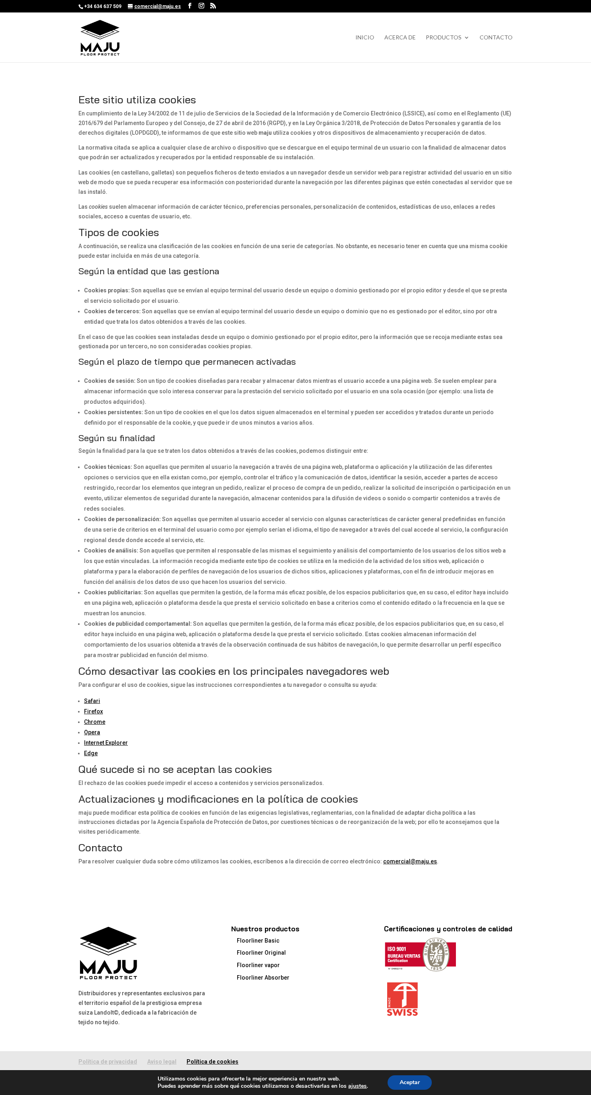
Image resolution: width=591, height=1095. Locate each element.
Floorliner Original (261, 952)
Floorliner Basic (258, 940)
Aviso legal (161, 1061)
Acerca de (400, 38)
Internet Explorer (106, 743)
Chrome (94, 722)
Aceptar (410, 1082)
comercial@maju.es (410, 861)
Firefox (93, 711)
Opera (92, 732)
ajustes (357, 1086)
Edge (91, 753)
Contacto (496, 38)
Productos (444, 38)
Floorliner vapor (258, 965)
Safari (92, 701)
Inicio (364, 38)
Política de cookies (212, 1061)
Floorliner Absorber (263, 977)
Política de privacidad (107, 1061)
